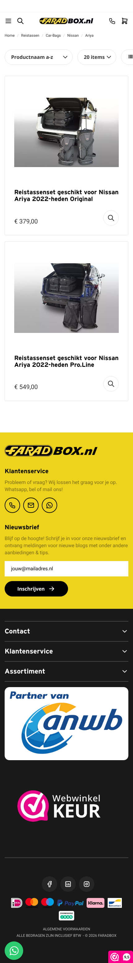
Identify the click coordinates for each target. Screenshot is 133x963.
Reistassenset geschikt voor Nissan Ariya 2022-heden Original (66, 195)
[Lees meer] (111, 218)
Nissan (73, 35)
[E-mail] (31, 505)
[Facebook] (49, 884)
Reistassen (30, 35)
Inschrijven (31, 588)
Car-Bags (53, 35)
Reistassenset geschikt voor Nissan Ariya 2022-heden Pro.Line (66, 361)
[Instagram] (86, 884)
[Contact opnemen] (12, 505)
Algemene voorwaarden (66, 929)
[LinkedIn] (68, 884)
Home (10, 35)
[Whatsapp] (49, 505)
